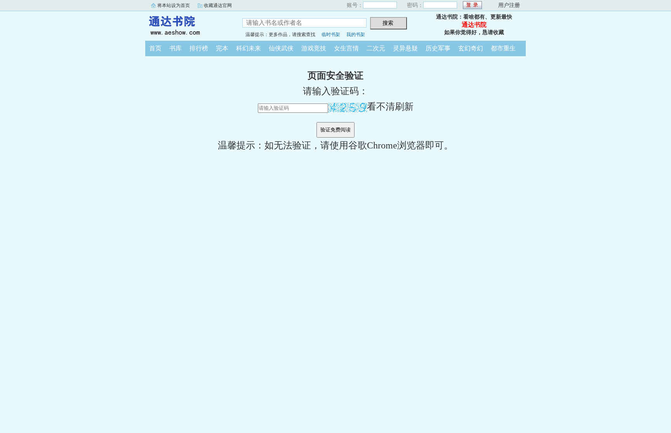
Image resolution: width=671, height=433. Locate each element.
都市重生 (503, 48)
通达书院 (188, 24)
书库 (175, 48)
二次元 (376, 48)
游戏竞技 (313, 48)
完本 (222, 48)
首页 (155, 48)
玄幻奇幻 (470, 48)
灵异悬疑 (405, 48)
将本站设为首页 (173, 5)
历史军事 (438, 48)
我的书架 (355, 34)
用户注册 (509, 5)
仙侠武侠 (281, 48)
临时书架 (331, 34)
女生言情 (346, 48)
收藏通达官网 (218, 5)
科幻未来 (248, 48)
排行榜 (198, 48)
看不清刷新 (390, 107)
